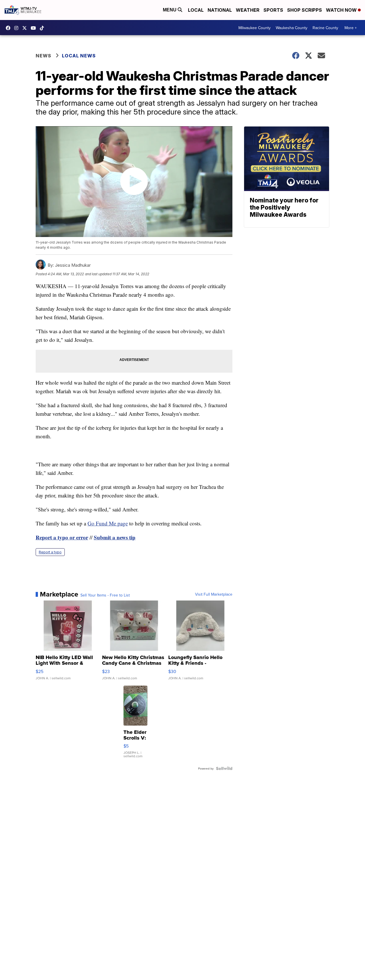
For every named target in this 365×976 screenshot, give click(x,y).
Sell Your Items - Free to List (105, 595)
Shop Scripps (304, 10)
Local (196, 10)
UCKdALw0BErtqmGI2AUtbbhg (35, 28)
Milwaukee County (254, 28)
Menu (170, 9)
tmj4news (17, 28)
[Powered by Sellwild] (224, 768)
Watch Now (342, 10)
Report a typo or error (62, 537)
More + (350, 28)
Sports (273, 10)
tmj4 (9, 28)
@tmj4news (43, 28)
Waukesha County (291, 28)
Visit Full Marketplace (213, 594)
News (43, 56)
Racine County (325, 28)
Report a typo (50, 552)
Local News (79, 56)
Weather (247, 10)
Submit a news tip (114, 537)
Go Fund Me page (108, 523)
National (220, 10)
